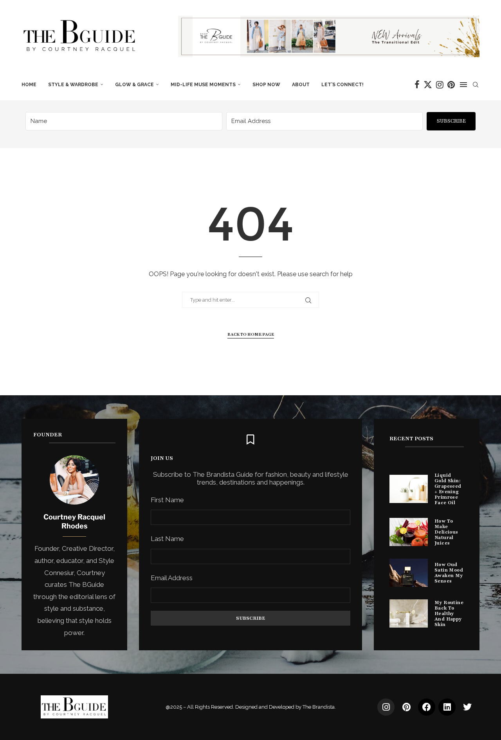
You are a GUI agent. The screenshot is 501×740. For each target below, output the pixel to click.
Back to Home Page (250, 334)
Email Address (172, 578)
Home (29, 84)
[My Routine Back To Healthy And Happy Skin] (408, 613)
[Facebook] (417, 84)
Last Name (167, 539)
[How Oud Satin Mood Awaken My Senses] (408, 573)
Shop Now (266, 84)
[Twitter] (428, 84)
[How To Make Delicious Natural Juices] (408, 532)
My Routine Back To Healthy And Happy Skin (448, 613)
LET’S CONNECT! (342, 84)
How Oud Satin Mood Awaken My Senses (448, 572)
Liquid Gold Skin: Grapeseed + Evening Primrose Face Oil (447, 489)
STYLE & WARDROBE (73, 84)
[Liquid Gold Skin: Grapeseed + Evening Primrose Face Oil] (408, 489)
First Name (167, 500)
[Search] (475, 84)
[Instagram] (439, 84)
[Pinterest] (451, 84)
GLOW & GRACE (134, 84)
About (301, 84)
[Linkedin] (447, 707)
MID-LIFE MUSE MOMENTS (203, 84)
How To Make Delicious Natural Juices (446, 532)
